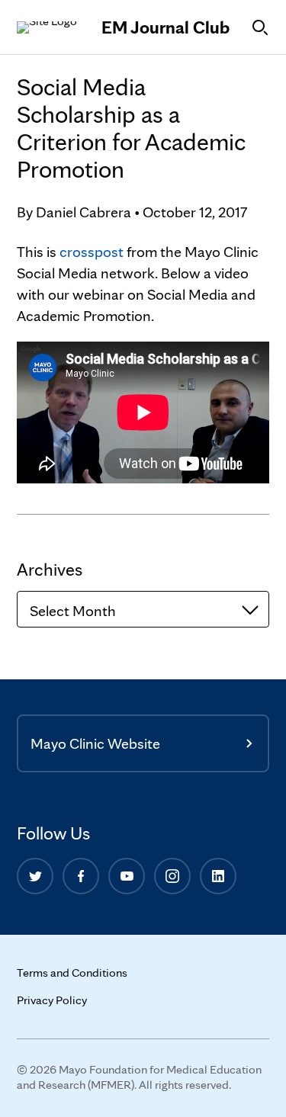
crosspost (91, 251)
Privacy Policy (52, 1000)
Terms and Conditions (72, 972)
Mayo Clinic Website (95, 743)
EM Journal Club (165, 27)
